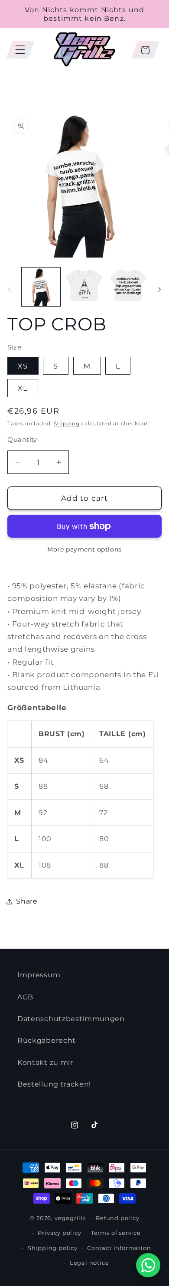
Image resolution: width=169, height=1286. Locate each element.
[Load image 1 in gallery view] (41, 287)
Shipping (66, 424)
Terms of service (116, 1233)
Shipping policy (53, 1248)
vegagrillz (70, 1218)
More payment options (84, 549)
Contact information (119, 1248)
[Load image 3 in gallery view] (128, 287)
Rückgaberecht (46, 1040)
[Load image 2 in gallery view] (84, 287)
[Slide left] (9, 289)
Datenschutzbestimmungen (71, 1018)
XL (22, 388)
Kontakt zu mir (45, 1062)
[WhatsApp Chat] (148, 1265)
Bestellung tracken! (54, 1084)
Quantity (22, 440)
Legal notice (89, 1263)
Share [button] (26, 901)
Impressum (38, 974)
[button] (20, 50)
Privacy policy (59, 1233)
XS (23, 366)
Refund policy (117, 1218)
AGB (25, 996)
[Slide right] (159, 289)
